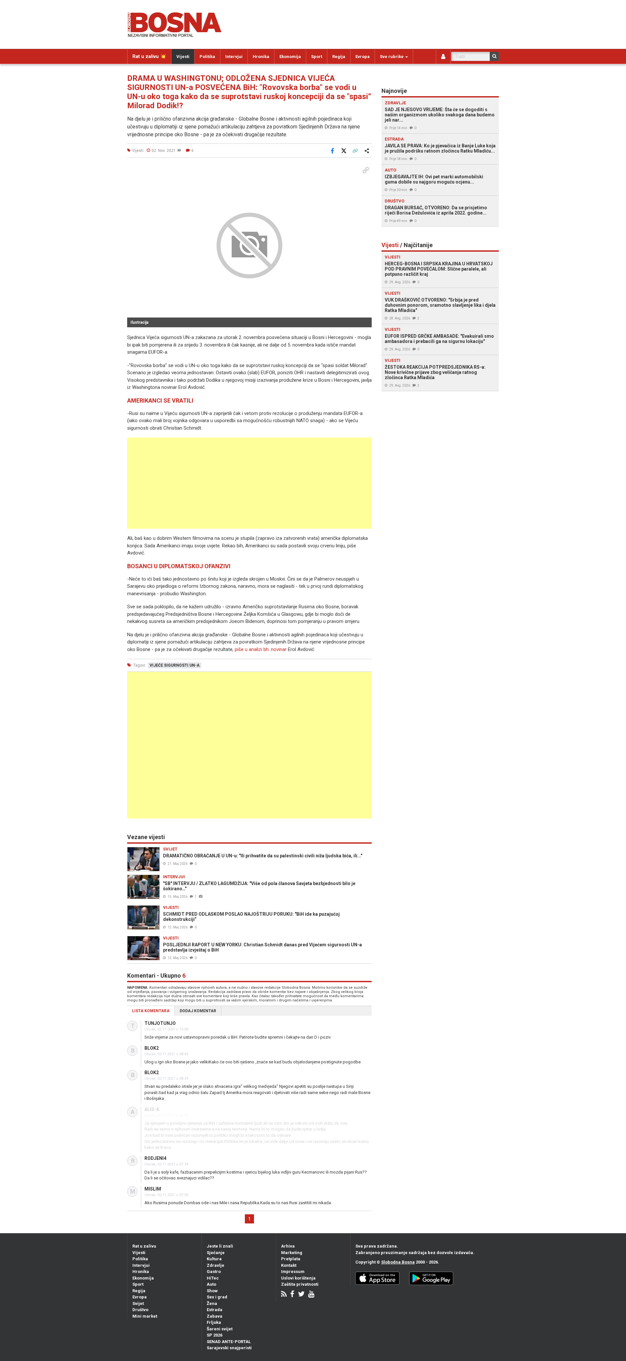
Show (212, 1290)
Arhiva (288, 1246)
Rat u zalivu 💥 (149, 56)
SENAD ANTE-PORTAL (229, 1341)
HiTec (213, 1278)
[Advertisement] (249, 483)
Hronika (261, 56)
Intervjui (234, 56)
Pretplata (290, 1258)
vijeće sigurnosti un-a (175, 665)
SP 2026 (214, 1335)
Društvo (140, 1309)
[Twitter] (301, 1295)
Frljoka (214, 1322)
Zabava (214, 1316)
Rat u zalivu (144, 1246)
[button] (366, 170)
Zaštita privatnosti (300, 1284)
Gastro (214, 1271)
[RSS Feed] (284, 1295)
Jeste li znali (220, 1246)
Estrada (214, 1309)
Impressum (293, 1271)
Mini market (144, 1316)
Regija (338, 56)
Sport (316, 56)
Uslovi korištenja (298, 1278)
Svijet (138, 1303)
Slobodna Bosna (398, 1262)
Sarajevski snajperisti (229, 1347)
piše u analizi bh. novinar (261, 649)
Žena (212, 1303)
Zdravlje (215, 1265)
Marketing (291, 1252)
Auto (211, 1284)
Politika (207, 56)
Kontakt (288, 1265)
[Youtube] (311, 1295)
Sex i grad (217, 1296)
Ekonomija (290, 56)
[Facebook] (292, 1295)
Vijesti (182, 56)
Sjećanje (216, 1252)
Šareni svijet (219, 1328)
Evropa (362, 56)
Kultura (214, 1258)
